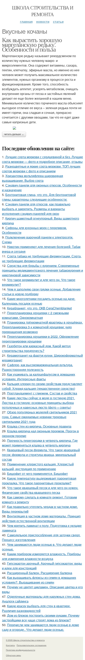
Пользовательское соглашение (31, 645)
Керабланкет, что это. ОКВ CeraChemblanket (39, 308)
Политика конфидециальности (20, 650)
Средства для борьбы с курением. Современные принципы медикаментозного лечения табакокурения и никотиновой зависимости (42, 270)
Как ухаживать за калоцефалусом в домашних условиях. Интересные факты (38, 376)
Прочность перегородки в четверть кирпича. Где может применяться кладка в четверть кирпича (40, 442)
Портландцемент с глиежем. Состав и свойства (42, 393)
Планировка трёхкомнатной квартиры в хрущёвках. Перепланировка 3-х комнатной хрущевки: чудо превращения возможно (42, 327)
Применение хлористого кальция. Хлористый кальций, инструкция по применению (38, 466)
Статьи (58, 21)
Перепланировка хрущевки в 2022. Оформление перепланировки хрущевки (40, 338)
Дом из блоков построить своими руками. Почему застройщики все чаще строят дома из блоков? (40, 617)
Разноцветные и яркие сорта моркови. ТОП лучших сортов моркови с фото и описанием (41, 168)
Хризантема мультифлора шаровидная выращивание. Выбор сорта (32, 178)
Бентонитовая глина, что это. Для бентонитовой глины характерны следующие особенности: (39, 197)
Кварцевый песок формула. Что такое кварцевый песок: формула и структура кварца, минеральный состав (41, 455)
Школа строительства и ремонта (42, 11)
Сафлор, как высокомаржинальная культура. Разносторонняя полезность (37, 367)
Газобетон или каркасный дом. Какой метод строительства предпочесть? (36, 348)
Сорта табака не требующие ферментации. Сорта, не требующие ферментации (41, 258)
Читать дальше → (14, 134)
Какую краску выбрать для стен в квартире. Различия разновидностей (36, 608)
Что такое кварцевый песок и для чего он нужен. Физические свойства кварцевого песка (40, 490)
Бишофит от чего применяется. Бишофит (37, 473)
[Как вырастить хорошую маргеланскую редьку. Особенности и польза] (42, 128)
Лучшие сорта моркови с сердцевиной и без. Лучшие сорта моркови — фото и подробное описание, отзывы (42, 159)
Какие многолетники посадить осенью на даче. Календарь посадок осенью (38, 301)
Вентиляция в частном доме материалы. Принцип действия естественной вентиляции (41, 518)
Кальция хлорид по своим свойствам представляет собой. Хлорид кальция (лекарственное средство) (42, 386)
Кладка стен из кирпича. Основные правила (39, 426)
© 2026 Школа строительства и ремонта (25, 640)
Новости (42, 21)
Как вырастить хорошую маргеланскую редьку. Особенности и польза (32, 44)
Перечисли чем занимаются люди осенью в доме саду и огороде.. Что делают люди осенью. (40, 627)
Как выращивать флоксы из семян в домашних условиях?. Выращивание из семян (39, 580)
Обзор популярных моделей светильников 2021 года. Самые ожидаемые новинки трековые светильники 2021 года (39, 417)
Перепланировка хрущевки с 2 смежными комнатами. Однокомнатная (35, 315)
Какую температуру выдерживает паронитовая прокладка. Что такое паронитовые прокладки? (39, 480)
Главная (26, 21)
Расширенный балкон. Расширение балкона (39, 573)
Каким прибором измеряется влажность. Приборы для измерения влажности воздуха (41, 556)
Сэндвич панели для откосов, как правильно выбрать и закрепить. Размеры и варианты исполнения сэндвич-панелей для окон (36, 209)
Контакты (10, 645)
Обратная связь (13, 655)
